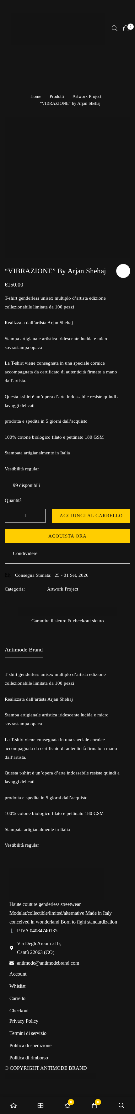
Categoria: (15, 589)
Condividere (25, 553)
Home (35, 96)
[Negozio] (40, 1105)
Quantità (13, 500)
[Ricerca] (114, 28)
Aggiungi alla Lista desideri (123, 271)
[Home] (13, 1105)
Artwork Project (87, 96)
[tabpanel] (67, 759)
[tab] (24, 650)
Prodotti (57, 96)
